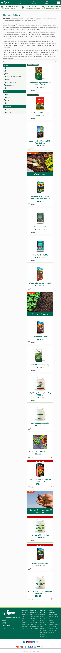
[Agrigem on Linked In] (33, 642)
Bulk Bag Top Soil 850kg (40, 423)
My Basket (43, 618)
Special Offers (34, 628)
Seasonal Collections (25, 627)
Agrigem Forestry (54, 614)
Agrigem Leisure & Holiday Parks (54, 625)
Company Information (33, 621)
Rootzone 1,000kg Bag (40, 535)
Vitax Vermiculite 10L (40, 255)
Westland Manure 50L (40, 337)
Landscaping (25, 624)
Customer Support (43, 625)
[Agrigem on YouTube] (37, 642)
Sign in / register (42, 615)
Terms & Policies (34, 624)
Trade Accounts (34, 616)
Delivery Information (44, 629)
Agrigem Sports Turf (53, 617)
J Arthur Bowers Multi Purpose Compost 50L (40, 480)
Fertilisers (25, 614)
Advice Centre (42, 621)
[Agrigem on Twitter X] (27, 642)
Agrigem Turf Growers (52, 631)
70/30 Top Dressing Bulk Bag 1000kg (40, 394)
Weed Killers (25, 612)
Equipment (25, 622)
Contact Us (43, 636)
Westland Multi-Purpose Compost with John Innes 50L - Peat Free (40, 198)
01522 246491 (6, 625)
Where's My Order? (43, 633)
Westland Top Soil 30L (40, 563)
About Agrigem (34, 614)
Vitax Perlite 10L (40, 227)
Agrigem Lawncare (51, 621)
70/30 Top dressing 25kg (40, 365)
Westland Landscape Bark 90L (40, 283)
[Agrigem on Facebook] (24, 642)
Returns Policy (34, 626)
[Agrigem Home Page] (4, 2)
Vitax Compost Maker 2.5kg (40, 113)
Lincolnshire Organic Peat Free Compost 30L (40, 84)
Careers (32, 618)
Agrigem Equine (53, 628)
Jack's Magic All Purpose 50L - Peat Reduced (40, 142)
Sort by (45, 62)
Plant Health (24, 617)
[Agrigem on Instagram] (30, 642)
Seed (23, 620)
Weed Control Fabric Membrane (40, 451)
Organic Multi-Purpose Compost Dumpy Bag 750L (40, 592)
